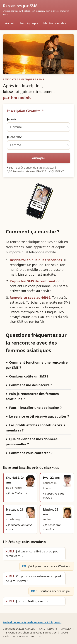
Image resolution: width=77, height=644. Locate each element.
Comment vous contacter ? (30, 453)
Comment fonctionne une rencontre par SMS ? (37, 365)
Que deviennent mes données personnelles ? (31, 441)
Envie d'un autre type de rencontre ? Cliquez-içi (32, 622)
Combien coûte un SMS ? (29, 376)
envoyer (38, 158)
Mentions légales (54, 23)
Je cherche (14, 137)
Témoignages (29, 23)
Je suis (11, 119)
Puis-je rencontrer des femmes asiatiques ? (32, 396)
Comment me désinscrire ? (30, 385)
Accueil (9, 23)
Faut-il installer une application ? (35, 407)
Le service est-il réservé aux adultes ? (39, 416)
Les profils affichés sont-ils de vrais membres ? (35, 427)
